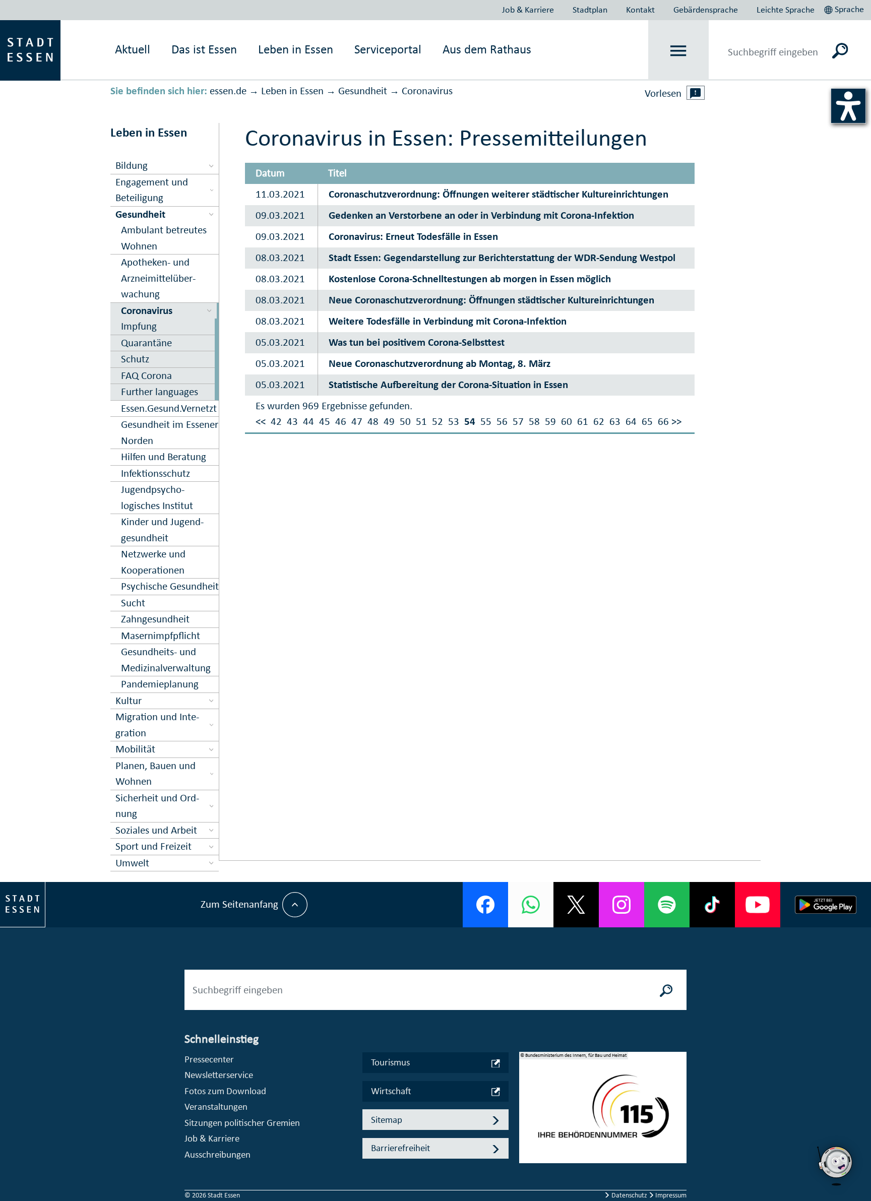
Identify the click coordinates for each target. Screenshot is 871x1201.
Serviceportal (387, 49)
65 (647, 421)
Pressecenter (209, 1059)
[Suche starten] (666, 990)
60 (566, 421)
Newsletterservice (218, 1075)
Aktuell (132, 49)
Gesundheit (362, 90)
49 (389, 421)
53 (453, 421)
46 (340, 421)
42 (276, 421)
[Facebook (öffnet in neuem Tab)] (485, 904)
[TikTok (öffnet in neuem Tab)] (712, 904)
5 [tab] (527, 1164)
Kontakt (640, 9)
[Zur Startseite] (30, 49)
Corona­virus (427, 90)
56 (502, 421)
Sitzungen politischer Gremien (242, 1122)
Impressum (670, 1195)
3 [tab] (527, 1132)
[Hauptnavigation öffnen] (678, 51)
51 (421, 421)
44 (308, 421)
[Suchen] (840, 50)
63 (614, 421)
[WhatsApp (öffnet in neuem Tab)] (530, 904)
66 (663, 421)
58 (534, 421)
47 (356, 421)
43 (292, 421)
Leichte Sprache (786, 9)
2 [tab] (527, 1116)
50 (405, 421)
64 (631, 421)
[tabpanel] (603, 1113)
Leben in (295, 49)
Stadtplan (590, 9)
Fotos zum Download (225, 1091)
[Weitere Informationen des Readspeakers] (696, 93)
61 (582, 421)
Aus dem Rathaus (487, 49)
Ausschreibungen (217, 1154)
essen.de (228, 90)
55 (485, 421)
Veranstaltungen (215, 1106)
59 (550, 421)
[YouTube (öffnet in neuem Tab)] (757, 904)
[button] (845, 8)
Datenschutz (629, 1195)
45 (324, 421)
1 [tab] (527, 1100)
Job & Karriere (528, 9)
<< (261, 421)
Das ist (204, 49)
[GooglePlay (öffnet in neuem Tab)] (825, 904)
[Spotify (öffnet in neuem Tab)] (667, 904)
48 (373, 421)
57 (518, 421)
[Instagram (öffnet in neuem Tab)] (621, 904)
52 (437, 421)
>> (676, 421)
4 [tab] (527, 1148)
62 (598, 421)
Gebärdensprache (705, 9)
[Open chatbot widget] (835, 1165)
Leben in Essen (292, 90)
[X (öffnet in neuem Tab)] (576, 904)
